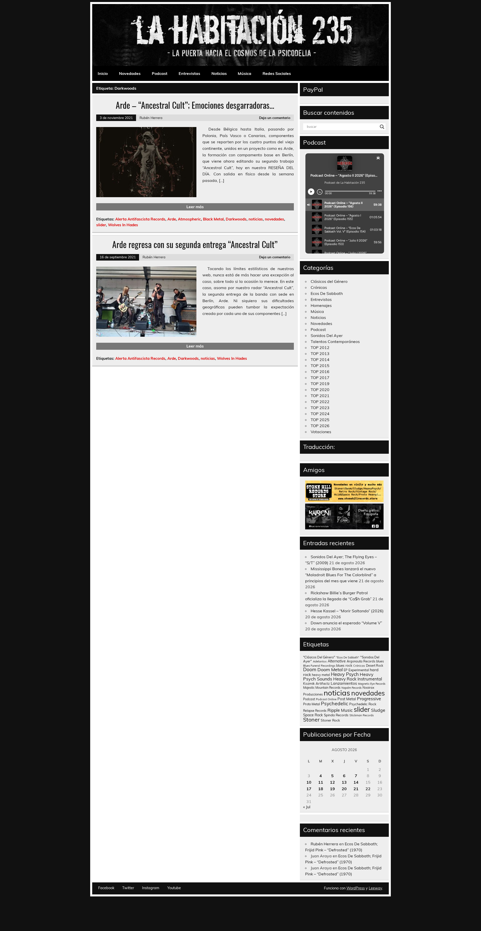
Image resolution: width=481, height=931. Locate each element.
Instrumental (369, 678)
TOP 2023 (320, 407)
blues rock (344, 665)
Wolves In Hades (123, 224)
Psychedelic (334, 703)
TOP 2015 (320, 365)
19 (332, 788)
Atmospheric (189, 219)
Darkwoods (236, 219)
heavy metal (321, 675)
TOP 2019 (320, 383)
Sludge (378, 710)
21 (355, 788)
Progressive (369, 698)
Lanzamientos (344, 683)
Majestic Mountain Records (321, 687)
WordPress (355, 888)
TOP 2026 (320, 425)
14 (355, 782)
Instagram (150, 888)
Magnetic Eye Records (371, 683)
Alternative (337, 661)
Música (244, 73)
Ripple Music (340, 710)
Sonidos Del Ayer (327, 335)
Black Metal (213, 219)
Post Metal (346, 698)
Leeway (375, 888)
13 (344, 782)
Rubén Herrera (151, 117)
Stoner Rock (330, 720)
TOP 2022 (320, 401)
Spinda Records (336, 715)
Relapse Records (314, 711)
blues (380, 661)
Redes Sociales (277, 73)
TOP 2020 (320, 389)
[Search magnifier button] (382, 126)
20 (344, 788)
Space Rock (313, 715)
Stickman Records (361, 715)
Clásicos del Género (329, 281)
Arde (171, 219)
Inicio (103, 73)
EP (345, 670)
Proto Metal (311, 704)
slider (101, 224)
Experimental (358, 670)
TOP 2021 (320, 395)
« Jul (306, 806)
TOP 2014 (320, 359)
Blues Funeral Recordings (319, 665)
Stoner (311, 719)
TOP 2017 (320, 377)
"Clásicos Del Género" (319, 657)
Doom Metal (330, 669)
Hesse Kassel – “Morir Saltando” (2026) (347, 610)
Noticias (219, 73)
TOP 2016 (320, 371)
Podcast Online (326, 699)
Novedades (130, 73)
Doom (309, 669)
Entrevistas (189, 73)
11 (320, 782)
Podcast (159, 73)
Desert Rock (374, 665)
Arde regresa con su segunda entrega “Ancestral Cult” (195, 244)
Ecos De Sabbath (327, 293)
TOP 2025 (320, 419)
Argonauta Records (361, 661)
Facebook (106, 888)
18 (320, 788)
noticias (256, 219)
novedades (274, 219)
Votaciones (321, 431)
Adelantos (320, 661)
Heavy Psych (345, 674)
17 (308, 788)
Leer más (195, 206)
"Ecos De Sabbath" (347, 657)
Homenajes (321, 305)
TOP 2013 (320, 353)
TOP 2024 (320, 413)
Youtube (174, 888)
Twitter (128, 888)
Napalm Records (351, 687)
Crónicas (319, 287)
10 (308, 782)
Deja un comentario (274, 117)
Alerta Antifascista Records (140, 219)
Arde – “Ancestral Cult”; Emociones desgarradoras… (195, 105)
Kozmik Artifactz (316, 683)
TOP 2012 (320, 347)
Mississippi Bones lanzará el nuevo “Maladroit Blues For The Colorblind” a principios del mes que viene (340, 574)
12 (332, 782)
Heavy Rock (344, 678)
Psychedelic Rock (362, 704)
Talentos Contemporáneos (335, 341)
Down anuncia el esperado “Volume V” (346, 622)
